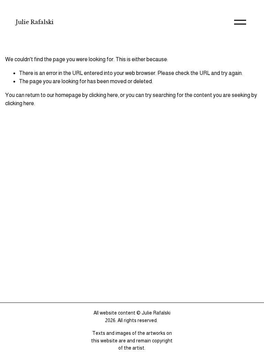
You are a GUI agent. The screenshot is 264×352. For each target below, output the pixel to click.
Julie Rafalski (35, 22)
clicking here (103, 95)
